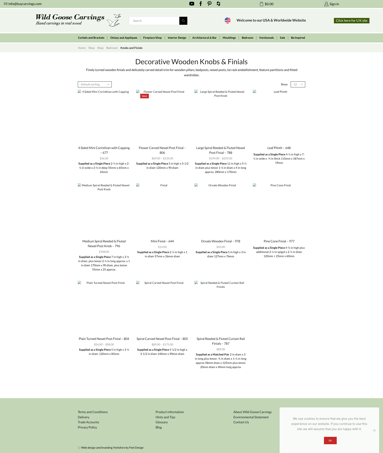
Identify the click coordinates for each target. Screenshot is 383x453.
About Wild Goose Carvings (252, 412)
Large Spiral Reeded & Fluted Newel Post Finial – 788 (220, 150)
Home (82, 47)
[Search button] (183, 21)
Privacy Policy (87, 427)
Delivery (83, 417)
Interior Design (177, 37)
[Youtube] (191, 4)
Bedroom (247, 37)
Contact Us (241, 422)
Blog (159, 427)
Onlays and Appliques (123, 37)
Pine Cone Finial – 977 (279, 241)
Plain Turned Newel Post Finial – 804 (104, 338)
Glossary (162, 422)
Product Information (170, 412)
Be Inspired (298, 37)
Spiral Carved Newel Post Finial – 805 (162, 338)
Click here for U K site (351, 20)
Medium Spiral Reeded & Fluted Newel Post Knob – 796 (104, 243)
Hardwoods (266, 37)
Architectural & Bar (204, 37)
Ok (330, 440)
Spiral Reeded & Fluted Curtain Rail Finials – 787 (221, 341)
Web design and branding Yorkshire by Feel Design (112, 447)
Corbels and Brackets (91, 37)
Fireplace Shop (152, 37)
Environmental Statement (251, 417)
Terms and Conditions (93, 412)
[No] (374, 430)
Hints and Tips (165, 417)
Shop (91, 47)
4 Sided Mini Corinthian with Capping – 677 (104, 150)
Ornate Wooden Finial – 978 (220, 241)
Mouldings (229, 37)
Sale (282, 37)
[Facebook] (200, 4)
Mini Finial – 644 (162, 241)
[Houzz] (218, 4)
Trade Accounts (88, 422)
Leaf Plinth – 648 (279, 148)
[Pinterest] (209, 4)
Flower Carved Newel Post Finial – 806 (162, 150)
